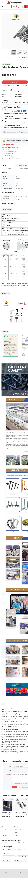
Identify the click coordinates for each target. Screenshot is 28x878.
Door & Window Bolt (18, 849)
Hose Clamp (4, 835)
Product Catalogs (22, 826)
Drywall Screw (4, 830)
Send (14, 787)
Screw (9, 849)
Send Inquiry (14, 82)
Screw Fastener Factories (8, 856)
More (2, 866)
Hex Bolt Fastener (7, 864)
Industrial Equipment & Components (13, 11)
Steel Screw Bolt (6, 860)
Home (2, 11)
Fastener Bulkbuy (18, 864)
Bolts (4, 849)
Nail (2, 832)
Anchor (16, 835)
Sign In (3, 158)
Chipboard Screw (19, 830)
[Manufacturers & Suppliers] (14, 2)
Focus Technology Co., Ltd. (18, 872)
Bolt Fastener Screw (17, 860)
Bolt (16, 832)
